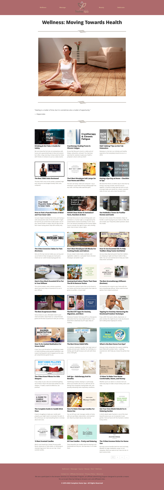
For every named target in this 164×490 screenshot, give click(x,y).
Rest (92, 469)
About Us (100, 474)
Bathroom (121, 7)
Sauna (81, 469)
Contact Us (65, 474)
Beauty (101, 7)
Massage (62, 7)
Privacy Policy (90, 474)
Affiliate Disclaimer (77, 474)
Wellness (43, 7)
